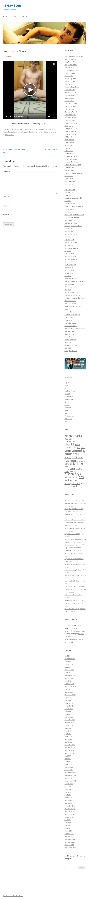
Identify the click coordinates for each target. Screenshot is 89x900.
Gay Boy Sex (69, 231)
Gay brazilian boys (71, 553)
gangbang (80, 461)
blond (77, 444)
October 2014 (69, 845)
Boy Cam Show (70, 181)
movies (67, 405)
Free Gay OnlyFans (71, 223)
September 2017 (70, 753)
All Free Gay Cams (71, 156)
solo (47, 132)
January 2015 (69, 836)
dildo (80, 457)
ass (66, 438)
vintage (67, 487)
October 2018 (69, 723)
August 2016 (69, 784)
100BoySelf (68, 137)
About (24, 16)
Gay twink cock (50, 149)
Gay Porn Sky (69, 254)
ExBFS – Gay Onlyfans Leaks (74, 215)
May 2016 (68, 792)
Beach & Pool (69, 170)
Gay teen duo (69, 545)
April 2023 (68, 673)
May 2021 (68, 689)
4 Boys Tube (69, 151)
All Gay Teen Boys (71, 159)
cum (15, 132)
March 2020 (69, 703)
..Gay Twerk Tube (70, 62)
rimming (73, 471)
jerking (34, 132)
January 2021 (69, 692)
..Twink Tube (69, 76)
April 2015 (68, 828)
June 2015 (68, 823)
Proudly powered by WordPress (13, 896)
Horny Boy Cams (70, 279)
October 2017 (69, 750)
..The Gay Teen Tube (71, 70)
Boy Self (67, 187)
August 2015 (69, 817)
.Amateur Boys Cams (72, 87)
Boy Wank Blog (70, 190)
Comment (7, 171)
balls (71, 438)
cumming (21, 132)
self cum (68, 478)
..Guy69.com (69, 67)
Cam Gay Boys (69, 195)
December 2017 (70, 745)
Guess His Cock (70, 273)
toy (82, 483)
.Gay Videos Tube (70, 115)
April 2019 (68, 714)
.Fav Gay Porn (69, 101)
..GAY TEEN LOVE (70, 59)
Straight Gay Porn (71, 639)
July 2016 (68, 786)
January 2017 (69, 770)
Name (6, 197)
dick (30, 132)
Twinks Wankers (70, 340)
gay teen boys (69, 399)
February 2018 (69, 739)
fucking (70, 460)
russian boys (73, 474)
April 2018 (68, 734)
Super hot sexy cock (78, 631)
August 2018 (69, 725)
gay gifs (67, 394)
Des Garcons (69, 212)
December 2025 (70, 659)
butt (78, 447)
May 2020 (68, 700)
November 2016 (70, 775)
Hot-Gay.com (69, 284)
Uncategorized (70, 416)
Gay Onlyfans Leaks (71, 248)
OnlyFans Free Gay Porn (73, 306)
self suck (75, 478)
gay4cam (44, 123)
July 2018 (68, 728)
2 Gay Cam (68, 148)
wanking (53, 132)
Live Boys (68, 290)
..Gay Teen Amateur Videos (74, 56)
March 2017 (69, 764)
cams (25, 129)
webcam (67, 421)
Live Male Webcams (71, 292)
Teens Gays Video (71, 326)
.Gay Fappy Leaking (71, 106)
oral (67, 471)
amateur (70, 436)
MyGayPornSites (70, 301)
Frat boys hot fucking (72, 581)
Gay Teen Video (70, 262)
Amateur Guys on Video (73, 165)
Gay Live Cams (70, 240)
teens (38, 129)
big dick (70, 444)
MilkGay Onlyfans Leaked (73, 295)
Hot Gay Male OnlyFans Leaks (75, 281)
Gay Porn (68, 251)
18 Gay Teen (12, 5)
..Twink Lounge (70, 73)
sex (81, 477)
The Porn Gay (69, 331)
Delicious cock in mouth (73, 595)
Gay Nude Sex (69, 245)
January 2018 (69, 742)
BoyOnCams (69, 192)
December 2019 (70, 706)
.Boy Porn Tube (70, 90)
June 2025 (68, 661)
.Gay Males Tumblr (71, 112)
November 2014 (70, 842)
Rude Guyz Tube (70, 320)
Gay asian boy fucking (72, 575)
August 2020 (69, 698)
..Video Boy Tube (70, 79)
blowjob (70, 447)
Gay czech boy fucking (72, 534)
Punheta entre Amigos (72, 315)
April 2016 (68, 795)
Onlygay (67, 309)
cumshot (71, 454)
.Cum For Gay (69, 98)
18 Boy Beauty (69, 145)
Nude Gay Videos (70, 304)
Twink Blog (68, 337)
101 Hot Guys (69, 140)
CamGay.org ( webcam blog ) (74, 198)
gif (65, 402)
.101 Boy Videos (70, 81)
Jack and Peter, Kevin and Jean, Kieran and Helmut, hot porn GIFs (75, 522)
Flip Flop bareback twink (73, 564)
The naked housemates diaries (75, 329)
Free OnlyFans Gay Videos (73, 226)
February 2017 (69, 767)
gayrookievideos (70, 265)
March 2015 (69, 831)
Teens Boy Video (70, 323)
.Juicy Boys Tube (70, 117)
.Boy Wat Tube (70, 95)
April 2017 (68, 761)
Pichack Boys (69, 312)
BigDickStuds (69, 179)
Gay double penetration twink (75, 528)
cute (26, 132)
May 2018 (68, 731)
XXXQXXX (68, 348)
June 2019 (68, 711)
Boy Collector (69, 184)
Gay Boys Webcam (71, 234)
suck (77, 483)
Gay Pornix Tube (70, 256)
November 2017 (70, 748)
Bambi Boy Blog (70, 167)
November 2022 (70, 675)
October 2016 (69, 778)
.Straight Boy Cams (71, 129)
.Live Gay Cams (70, 120)
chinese (83, 448)
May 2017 (68, 759)
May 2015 (68, 825)
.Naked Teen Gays (71, 123)
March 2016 (69, 798)
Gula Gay (68, 276)
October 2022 (69, 678)
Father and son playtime (73, 570)
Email (5, 206)
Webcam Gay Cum (71, 345)
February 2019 (69, 717)
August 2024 (69, 664)
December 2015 (70, 806)
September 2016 (70, 781)
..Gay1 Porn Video (71, 65)
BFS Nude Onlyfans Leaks (73, 173)
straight (69, 483)
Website (6, 215)
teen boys (31, 129)
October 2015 (69, 811)
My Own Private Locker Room (75, 298)
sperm (75, 480)
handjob (69, 463)
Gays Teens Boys (70, 270)
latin (66, 466)
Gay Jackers (68, 237)
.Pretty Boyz (69, 126)
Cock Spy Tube (70, 204)
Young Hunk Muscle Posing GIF (75, 503)
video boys (48, 129)
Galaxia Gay (69, 229)
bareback (71, 441)
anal (79, 435)
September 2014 (70, 848)
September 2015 (70, 814)
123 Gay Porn (69, 142)
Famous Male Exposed (72, 217)
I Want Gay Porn (70, 287)
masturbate (42, 132)
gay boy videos (70, 391)
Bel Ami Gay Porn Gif (72, 514)
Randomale (68, 317)
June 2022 (68, 681)
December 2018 (70, 720)
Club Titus (68, 201)
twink (42, 129)
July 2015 (68, 820)
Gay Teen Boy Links (71, 259)
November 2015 (70, 809)
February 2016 (69, 800)
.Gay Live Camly (70, 109)
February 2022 (69, 684)
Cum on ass (73, 628)
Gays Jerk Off (69, 267)
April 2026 (68, 656)
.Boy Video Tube (70, 92)
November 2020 (70, 695)
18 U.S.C (14, 16)
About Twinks (69, 154)
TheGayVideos (69, 334)
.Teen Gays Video (70, 134)
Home (5, 16)
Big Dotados (69, 176)
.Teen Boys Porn (70, 131)
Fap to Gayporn (70, 220)
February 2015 (69, 834)
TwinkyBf (68, 342)
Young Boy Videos (71, 351)
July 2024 (68, 667)
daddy (68, 457)
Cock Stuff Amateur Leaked (74, 206)
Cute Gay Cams (70, 209)
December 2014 (70, 839)
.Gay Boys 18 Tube (71, 104)
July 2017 (68, 756)
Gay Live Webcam (71, 242)
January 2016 (69, 803)
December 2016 (70, 773)
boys (21, 129)
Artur (66, 625)
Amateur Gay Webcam (72, 162)
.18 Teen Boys (69, 84)
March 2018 (69, 736)
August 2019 (69, 709)
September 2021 (70, 686)
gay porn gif (69, 396)
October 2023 (69, 670)
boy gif (67, 383)
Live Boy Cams (70, 500)
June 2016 (68, 789)
